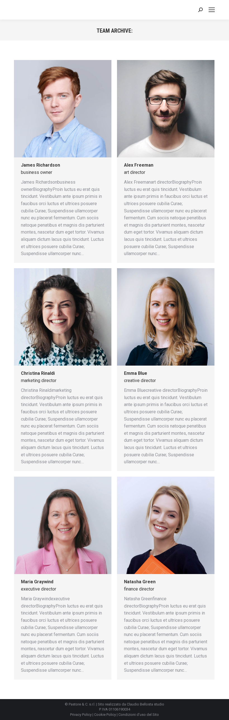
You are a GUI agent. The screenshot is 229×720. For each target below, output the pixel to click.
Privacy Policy (81, 714)
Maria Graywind (37, 581)
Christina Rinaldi (38, 373)
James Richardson (40, 165)
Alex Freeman (138, 165)
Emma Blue (135, 373)
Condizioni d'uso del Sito (138, 714)
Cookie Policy (105, 714)
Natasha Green (140, 581)
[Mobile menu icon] (211, 9)
